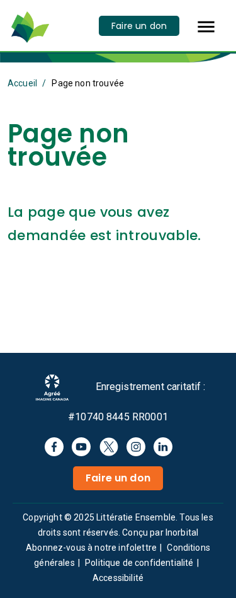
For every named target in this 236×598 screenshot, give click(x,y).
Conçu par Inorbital (160, 532)
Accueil (22, 83)
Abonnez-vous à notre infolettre (91, 548)
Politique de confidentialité (139, 563)
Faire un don (139, 26)
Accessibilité (118, 578)
